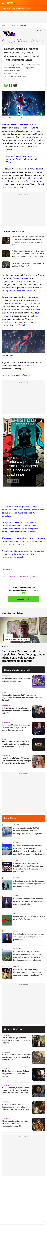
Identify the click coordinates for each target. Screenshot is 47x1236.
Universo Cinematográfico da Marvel (18, 131)
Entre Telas (23, 25)
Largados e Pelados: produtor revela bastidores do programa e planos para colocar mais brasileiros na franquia (23, 656)
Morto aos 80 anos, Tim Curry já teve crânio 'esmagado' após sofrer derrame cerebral (16, 727)
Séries (14, 41)
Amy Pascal (35, 168)
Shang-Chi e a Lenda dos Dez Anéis (18, 290)
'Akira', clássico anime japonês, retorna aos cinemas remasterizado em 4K (15, 1123)
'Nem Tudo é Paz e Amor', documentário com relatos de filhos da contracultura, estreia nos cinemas (15, 1107)
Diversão (13, 25)
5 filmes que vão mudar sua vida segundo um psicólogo (16, 679)
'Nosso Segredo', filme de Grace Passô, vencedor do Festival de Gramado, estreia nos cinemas (15, 1090)
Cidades (16, 966)
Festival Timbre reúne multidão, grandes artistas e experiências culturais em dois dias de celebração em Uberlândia (16, 744)
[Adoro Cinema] (7, 569)
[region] (23, 1230)
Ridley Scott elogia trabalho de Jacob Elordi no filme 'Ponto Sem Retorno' (16, 1040)
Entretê (34, 576)
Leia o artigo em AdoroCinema (16, 375)
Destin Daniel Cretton (16, 278)
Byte (14, 913)
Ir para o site (11, 3)
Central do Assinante (21, 8)
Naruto (28, 319)
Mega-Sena (16, 825)
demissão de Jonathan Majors (15, 303)
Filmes (6, 41)
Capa (4, 25)
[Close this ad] (45, 1223)
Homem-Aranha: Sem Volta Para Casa (20, 124)
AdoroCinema (24, 576)
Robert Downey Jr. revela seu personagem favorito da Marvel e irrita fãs (16, 710)
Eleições (16, 843)
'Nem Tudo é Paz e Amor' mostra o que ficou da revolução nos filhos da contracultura (16, 1057)
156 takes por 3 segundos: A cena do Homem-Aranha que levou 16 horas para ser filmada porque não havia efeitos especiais (23, 541)
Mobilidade (17, 949)
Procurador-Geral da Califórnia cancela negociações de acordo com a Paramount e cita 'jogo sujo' (22, 697)
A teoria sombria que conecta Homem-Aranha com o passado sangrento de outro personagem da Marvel (23, 554)
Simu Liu (23, 325)
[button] (3, 3)
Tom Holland (29, 127)
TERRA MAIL (6, 8)
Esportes (16, 878)
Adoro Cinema (27, 41)
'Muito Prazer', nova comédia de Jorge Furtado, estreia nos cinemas (15, 1073)
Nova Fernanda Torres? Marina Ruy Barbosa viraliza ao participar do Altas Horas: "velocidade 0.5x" (16, 760)
